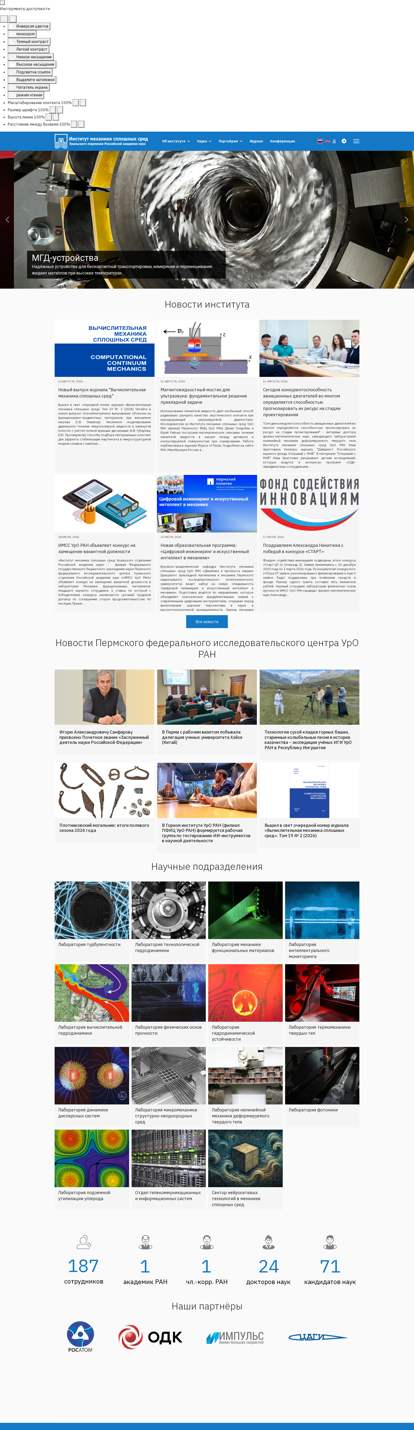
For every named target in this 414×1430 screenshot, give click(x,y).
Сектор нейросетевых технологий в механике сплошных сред (236, 1216)
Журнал (256, 141)
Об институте (173, 141)
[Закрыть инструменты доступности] (13, 19)
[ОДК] (152, 1354)
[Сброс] (4, 19)
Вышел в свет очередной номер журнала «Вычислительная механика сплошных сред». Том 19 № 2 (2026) (306, 848)
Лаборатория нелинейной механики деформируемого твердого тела (240, 1133)
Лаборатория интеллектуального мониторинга (309, 968)
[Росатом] (82, 1355)
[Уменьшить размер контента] (76, 102)
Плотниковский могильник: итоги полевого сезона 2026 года (104, 845)
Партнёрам (228, 141)
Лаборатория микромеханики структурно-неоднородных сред (166, 1133)
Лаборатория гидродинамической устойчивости (233, 1051)
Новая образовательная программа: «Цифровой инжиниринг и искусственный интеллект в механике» (205, 551)
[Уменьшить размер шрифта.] (53, 109)
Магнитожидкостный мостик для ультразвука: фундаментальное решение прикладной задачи (204, 396)
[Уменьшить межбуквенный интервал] (74, 124)
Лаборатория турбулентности (89, 962)
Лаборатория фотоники (313, 1127)
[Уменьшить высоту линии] (49, 117)
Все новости (207, 639)
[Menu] (356, 141)
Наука (202, 141)
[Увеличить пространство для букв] (81, 124)
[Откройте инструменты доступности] (2, 2)
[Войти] (335, 141)
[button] (7, 219)
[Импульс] (238, 1355)
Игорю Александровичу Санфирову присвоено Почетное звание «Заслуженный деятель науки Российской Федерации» (104, 755)
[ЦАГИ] (318, 1355)
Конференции (282, 141)
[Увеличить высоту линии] (56, 117)
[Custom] (344, 141)
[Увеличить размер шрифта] (60, 109)
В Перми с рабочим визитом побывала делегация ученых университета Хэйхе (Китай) (202, 755)
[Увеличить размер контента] (83, 102)
